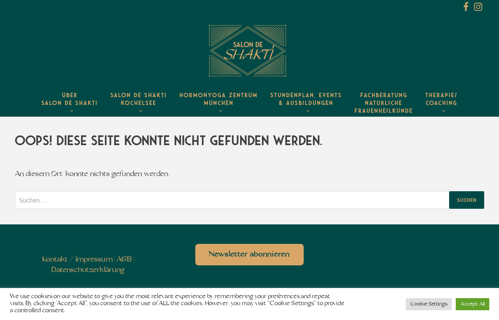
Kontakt (55, 259)
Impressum (94, 259)
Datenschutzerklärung (88, 270)
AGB (124, 259)
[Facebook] (466, 8)
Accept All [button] (472, 304)
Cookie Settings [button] (429, 304)
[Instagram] (478, 8)
